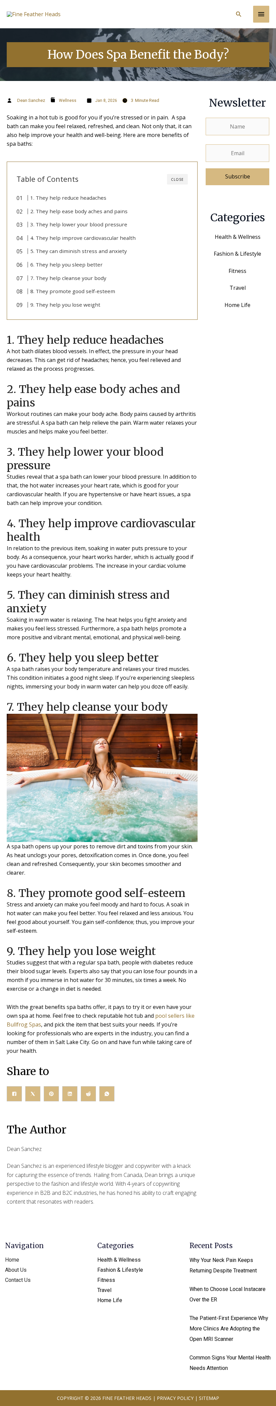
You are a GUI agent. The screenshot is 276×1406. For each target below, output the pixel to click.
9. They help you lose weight (65, 304)
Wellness (67, 100)
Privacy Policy (175, 1398)
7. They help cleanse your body (68, 278)
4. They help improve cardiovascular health (83, 237)
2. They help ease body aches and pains (79, 211)
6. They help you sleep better (66, 264)
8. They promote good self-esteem (72, 291)
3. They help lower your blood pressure (78, 224)
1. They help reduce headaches (68, 197)
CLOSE (177, 179)
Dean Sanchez (31, 100)
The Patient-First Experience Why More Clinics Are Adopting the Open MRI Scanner (228, 1328)
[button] (238, 14)
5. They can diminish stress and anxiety (78, 251)
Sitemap (209, 1398)
